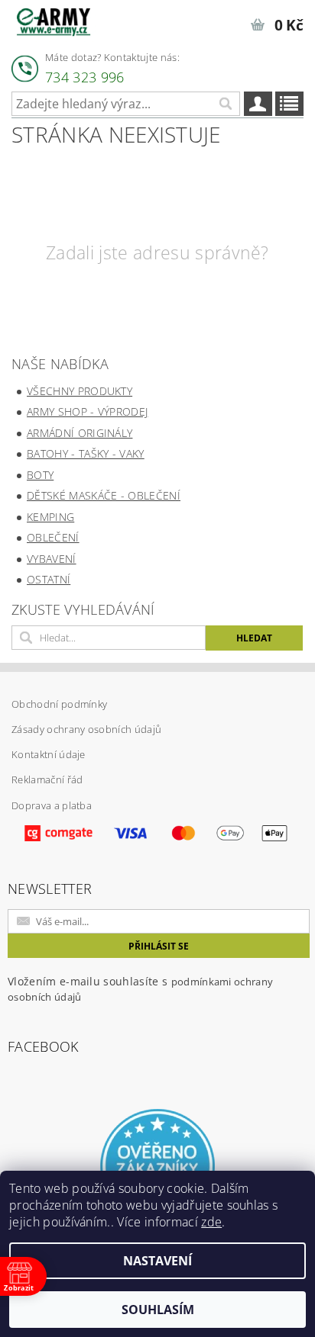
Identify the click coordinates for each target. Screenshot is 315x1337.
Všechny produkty (79, 391)
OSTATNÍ (48, 579)
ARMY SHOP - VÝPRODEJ (87, 411)
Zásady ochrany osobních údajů (86, 729)
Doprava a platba (51, 805)
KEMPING (50, 516)
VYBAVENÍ (51, 558)
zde (211, 1221)
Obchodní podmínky (59, 704)
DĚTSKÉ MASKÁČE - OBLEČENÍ (103, 495)
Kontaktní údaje (48, 754)
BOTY (40, 475)
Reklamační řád (47, 779)
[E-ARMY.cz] (53, 20)
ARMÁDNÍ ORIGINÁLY (79, 433)
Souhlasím (158, 1309)
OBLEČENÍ (53, 537)
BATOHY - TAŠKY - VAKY (86, 453)
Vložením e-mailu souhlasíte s (140, 989)
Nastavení (157, 1260)
